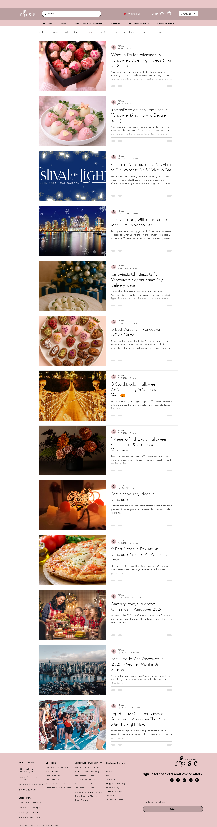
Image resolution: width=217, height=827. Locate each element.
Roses (55, 32)
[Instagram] (178, 780)
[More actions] (172, 47)
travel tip (102, 32)
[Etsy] (191, 780)
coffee (115, 32)
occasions (157, 32)
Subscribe (111, 796)
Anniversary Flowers (84, 776)
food (65, 32)
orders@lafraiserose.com (31, 784)
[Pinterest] (197, 780)
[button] (169, 13)
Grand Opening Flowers (86, 796)
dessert (77, 32)
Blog (108, 767)
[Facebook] (172, 780)
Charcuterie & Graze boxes (58, 788)
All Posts (42, 32)
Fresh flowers (129, 32)
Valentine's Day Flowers (86, 784)
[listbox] (188, 13)
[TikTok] (184, 780)
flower (144, 32)
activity (89, 32)
